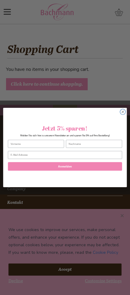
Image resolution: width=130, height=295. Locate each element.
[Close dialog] (122, 111)
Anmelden (65, 166)
